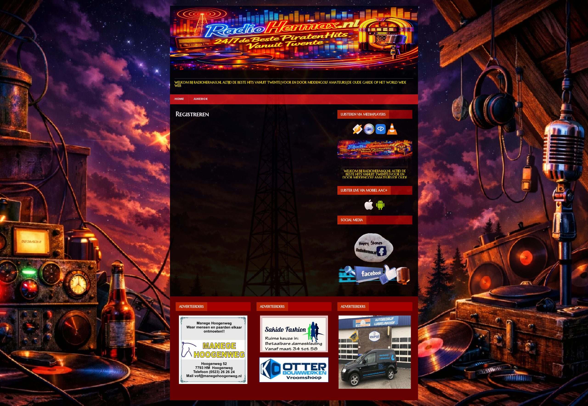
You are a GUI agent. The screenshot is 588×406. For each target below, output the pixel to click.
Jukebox (200, 99)
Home (179, 99)
